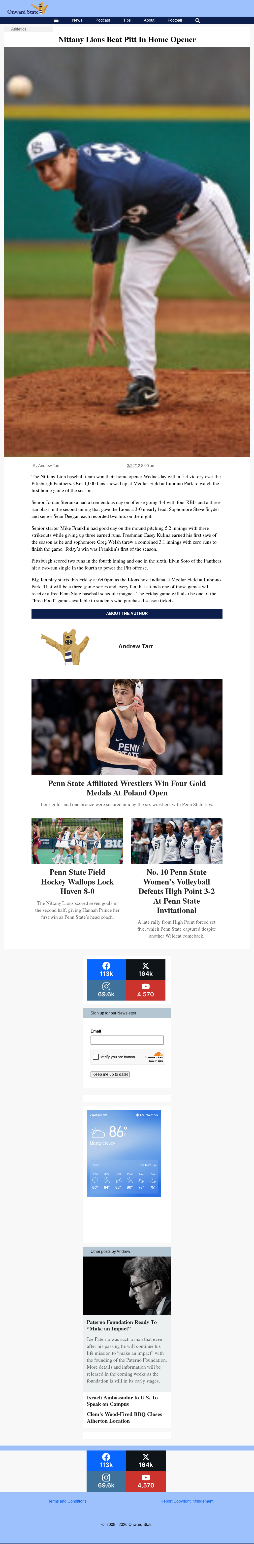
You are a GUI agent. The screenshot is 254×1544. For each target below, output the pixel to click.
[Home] (27, 13)
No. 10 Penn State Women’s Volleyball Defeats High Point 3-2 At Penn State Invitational (176, 891)
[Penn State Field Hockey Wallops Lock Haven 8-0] (77, 861)
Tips (127, 20)
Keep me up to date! (110, 1074)
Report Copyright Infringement (186, 1501)
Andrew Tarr (49, 466)
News (77, 20)
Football (175, 20)
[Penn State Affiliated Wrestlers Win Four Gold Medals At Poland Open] (127, 773)
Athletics (18, 29)
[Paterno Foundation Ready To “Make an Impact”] (127, 1316)
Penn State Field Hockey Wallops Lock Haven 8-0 (77, 881)
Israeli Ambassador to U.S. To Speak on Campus (122, 1400)
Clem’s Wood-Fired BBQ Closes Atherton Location (124, 1417)
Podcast (102, 20)
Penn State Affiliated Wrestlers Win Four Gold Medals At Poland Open (127, 787)
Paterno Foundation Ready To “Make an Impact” (122, 1325)
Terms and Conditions (67, 1501)
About (149, 20)
